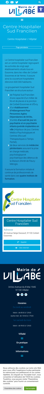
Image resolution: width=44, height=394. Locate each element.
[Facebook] (7, 2)
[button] (41, 9)
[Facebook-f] (18, 294)
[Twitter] (17, 2)
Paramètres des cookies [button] (13, 388)
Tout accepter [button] (30, 388)
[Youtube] (12, 2)
